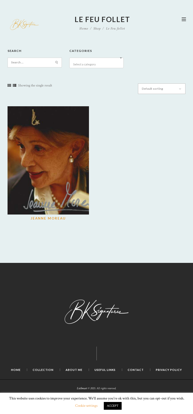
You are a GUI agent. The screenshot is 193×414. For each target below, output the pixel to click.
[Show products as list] (14, 85)
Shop (97, 28)
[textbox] (97, 64)
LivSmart (82, 388)
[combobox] (96, 63)
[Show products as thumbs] (9, 85)
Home (83, 28)
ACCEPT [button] (113, 406)
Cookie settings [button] (86, 405)
